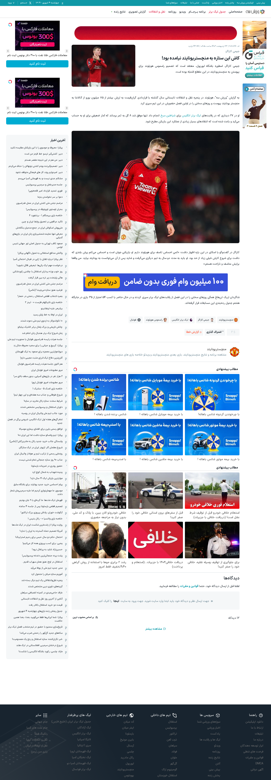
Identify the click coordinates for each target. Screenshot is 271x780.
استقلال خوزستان (167, 775)
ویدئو (217, 746)
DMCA (259, 764)
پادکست (205, 3)
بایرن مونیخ (127, 740)
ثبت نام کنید (37, 63)
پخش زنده (229, 3)
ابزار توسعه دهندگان (251, 746)
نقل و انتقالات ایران (36, 746)
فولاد (174, 752)
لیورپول (130, 764)
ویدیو (182, 12)
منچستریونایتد (125, 769)
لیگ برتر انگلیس (191, 116)
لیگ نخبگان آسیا (81, 757)
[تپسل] (85, 275)
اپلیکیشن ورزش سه (245, 3)
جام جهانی (41, 722)
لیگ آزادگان (84, 728)
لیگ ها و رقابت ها (210, 740)
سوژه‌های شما (172, 3)
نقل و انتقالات (157, 12)
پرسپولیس (171, 728)
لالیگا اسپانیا (84, 739)
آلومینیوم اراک (169, 769)
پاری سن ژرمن (39, 752)
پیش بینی (261, 3)
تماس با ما (194, 3)
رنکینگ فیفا (41, 734)
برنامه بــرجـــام (197, 12)
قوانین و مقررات (189, 586)
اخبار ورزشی (217, 3)
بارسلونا (129, 734)
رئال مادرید (127, 758)
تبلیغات (184, 3)
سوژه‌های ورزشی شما (208, 722)
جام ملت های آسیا (37, 728)
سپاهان (173, 746)
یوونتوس (129, 775)
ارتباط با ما (257, 728)
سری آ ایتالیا (84, 745)
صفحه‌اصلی (235, 12)
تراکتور (173, 734)
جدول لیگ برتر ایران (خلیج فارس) (71, 722)
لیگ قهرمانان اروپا (80, 751)
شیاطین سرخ (168, 116)
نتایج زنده (120, 12)
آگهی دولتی (257, 769)
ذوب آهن (172, 740)
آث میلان (129, 722)
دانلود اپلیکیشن (254, 722)
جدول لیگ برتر (217, 12)
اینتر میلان (128, 728)
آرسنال (130, 746)
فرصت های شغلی (253, 752)
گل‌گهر (173, 764)
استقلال (172, 722)
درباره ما (258, 740)
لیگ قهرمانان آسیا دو (79, 763)
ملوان (174, 758)
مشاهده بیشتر (153, 629)
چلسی (130, 752)
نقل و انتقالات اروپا (37, 740)
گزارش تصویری (137, 12)
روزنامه (172, 12)
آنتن (217, 764)
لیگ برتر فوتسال (81, 769)
